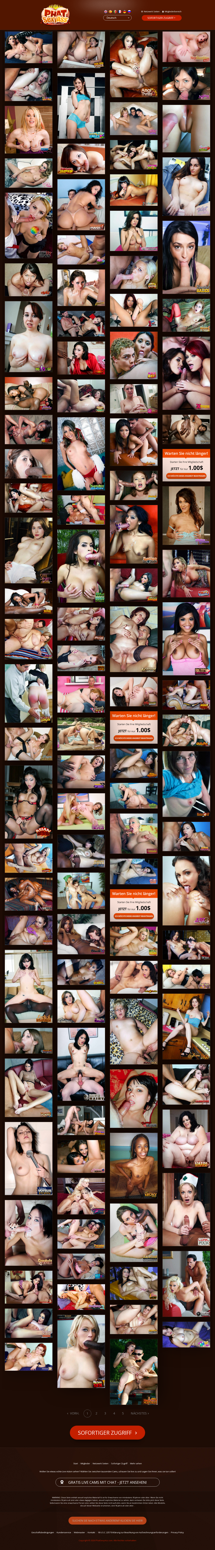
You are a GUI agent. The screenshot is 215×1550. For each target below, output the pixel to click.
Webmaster (79, 1532)
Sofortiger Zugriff (160, 18)
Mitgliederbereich (173, 11)
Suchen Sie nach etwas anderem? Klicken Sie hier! (107, 1520)
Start (75, 1463)
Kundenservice (64, 1532)
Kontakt (91, 1532)
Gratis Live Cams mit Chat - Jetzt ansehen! (107, 1482)
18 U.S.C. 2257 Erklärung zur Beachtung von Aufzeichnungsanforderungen (133, 1532)
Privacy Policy (177, 1532)
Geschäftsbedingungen (42, 1532)
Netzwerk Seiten (152, 11)
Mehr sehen (136, 1463)
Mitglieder (85, 1463)
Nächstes (139, 1413)
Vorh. (74, 1413)
